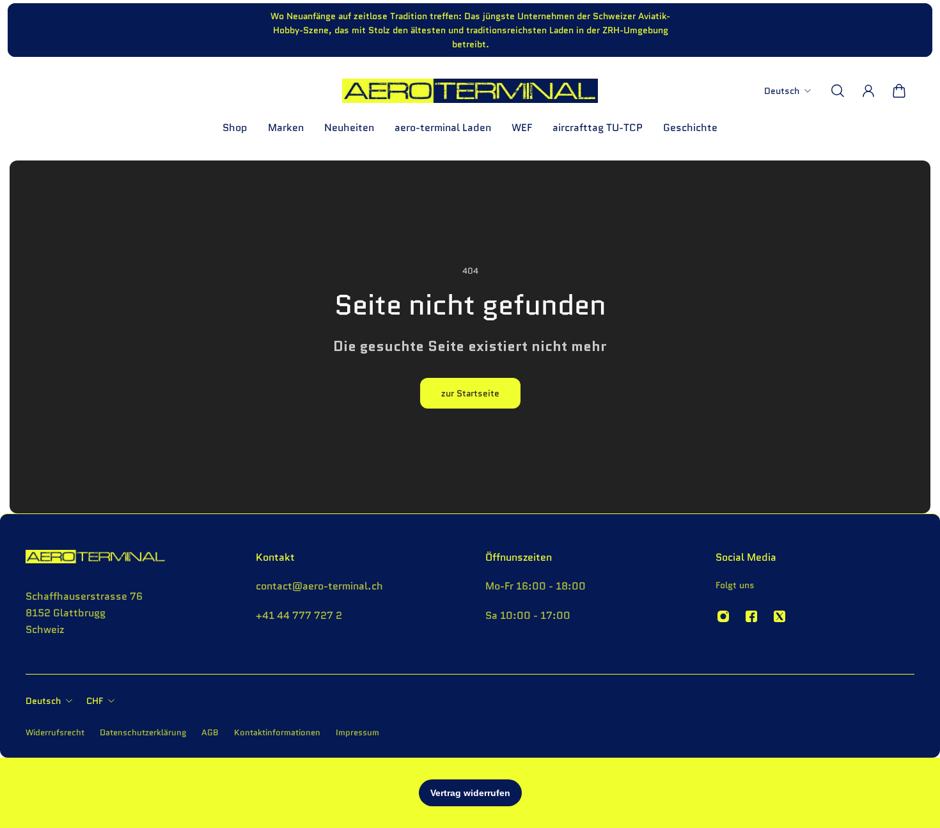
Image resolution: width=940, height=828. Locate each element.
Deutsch (43, 700)
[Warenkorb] (899, 91)
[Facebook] (751, 616)
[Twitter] (779, 616)
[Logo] (470, 91)
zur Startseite (470, 393)
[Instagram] (723, 616)
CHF (94, 700)
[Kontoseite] (868, 91)
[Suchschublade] (837, 91)
